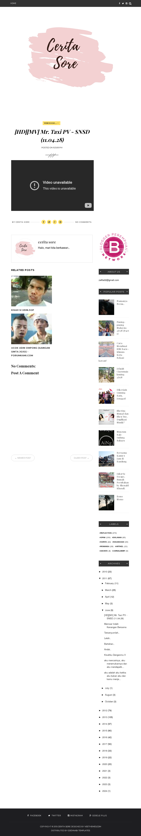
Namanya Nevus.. (122, 302)
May (107, 603)
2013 (105, 717)
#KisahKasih (118, 542)
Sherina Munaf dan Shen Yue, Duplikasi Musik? (123, 416)
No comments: (83, 222)
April (107, 596)
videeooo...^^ (51, 123)
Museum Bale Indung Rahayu (121, 436)
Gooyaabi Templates (79, 830)
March (108, 590)
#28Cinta (104, 551)
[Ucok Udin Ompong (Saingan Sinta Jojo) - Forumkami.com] (30, 329)
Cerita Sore (64, 826)
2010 (105, 571)
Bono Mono (120, 498)
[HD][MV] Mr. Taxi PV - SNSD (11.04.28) (115, 616)
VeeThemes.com (93, 826)
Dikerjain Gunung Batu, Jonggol (122, 394)
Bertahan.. (109, 643)
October (109, 701)
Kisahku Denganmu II (115, 654)
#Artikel (119, 546)
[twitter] (123, 3)
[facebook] (119, 3)
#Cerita (103, 542)
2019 (105, 757)
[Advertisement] (114, 173)
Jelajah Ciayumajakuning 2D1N (122, 373)
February (110, 583)
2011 (105, 578)
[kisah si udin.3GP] (30, 291)
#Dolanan (117, 537)
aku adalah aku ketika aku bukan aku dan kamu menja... (115, 676)
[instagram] (126, 3)
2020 (105, 764)
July (107, 688)
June (108, 610)
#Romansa (104, 546)
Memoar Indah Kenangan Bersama (115, 625)
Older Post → (81, 458)
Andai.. (107, 649)
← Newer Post (23, 458)
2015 (105, 730)
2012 (105, 710)
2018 (105, 750)
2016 (105, 737)
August (109, 694)
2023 (105, 784)
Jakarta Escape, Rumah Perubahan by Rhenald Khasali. (123, 481)
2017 (105, 744)
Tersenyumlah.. (112, 632)
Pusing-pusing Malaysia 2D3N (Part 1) (123, 327)
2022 (105, 777)
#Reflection (106, 533)
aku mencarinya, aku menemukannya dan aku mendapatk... (115, 663)
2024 (105, 790)
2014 (105, 723)
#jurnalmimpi (118, 551)
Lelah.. (107, 638)
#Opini (102, 537)
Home (13, 3)
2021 (105, 770)
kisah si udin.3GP (22, 310)
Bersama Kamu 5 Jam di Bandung (122, 457)
